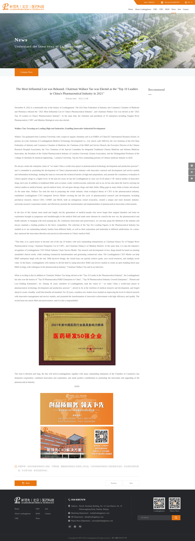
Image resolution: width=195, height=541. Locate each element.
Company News (26, 72)
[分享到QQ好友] (75, 526)
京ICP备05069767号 (119, 538)
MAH (167, 9)
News (174, 9)
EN (189, 2)
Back (28, 483)
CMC (155, 9)
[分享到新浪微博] (69, 526)
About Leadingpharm (143, 9)
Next (131, 483)
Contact (186, 9)
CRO (161, 9)
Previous (113, 483)
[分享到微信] (80, 526)
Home (130, 9)
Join (179, 9)
